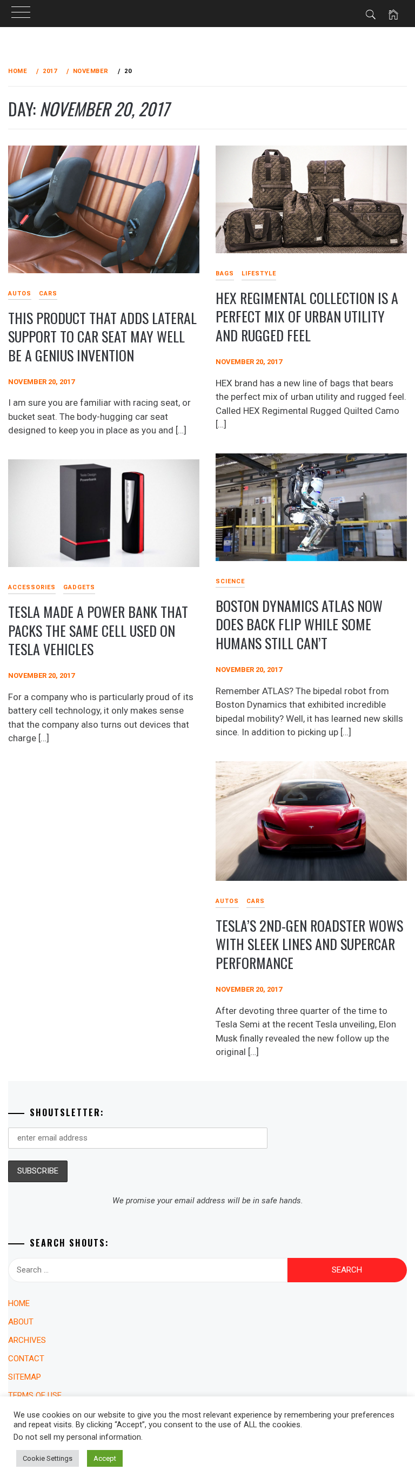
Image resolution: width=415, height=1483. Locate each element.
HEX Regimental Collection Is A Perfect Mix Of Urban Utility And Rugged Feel (307, 316)
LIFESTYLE (259, 273)
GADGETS (79, 587)
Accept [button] (104, 1458)
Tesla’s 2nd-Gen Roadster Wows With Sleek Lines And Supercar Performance (309, 944)
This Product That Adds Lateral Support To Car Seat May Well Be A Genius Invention (102, 336)
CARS (48, 293)
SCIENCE (230, 581)
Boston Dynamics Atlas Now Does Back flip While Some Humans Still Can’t (299, 624)
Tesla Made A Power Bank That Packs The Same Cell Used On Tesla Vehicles (98, 630)
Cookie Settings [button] (47, 1458)
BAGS (225, 273)
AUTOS (227, 901)
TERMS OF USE (35, 1395)
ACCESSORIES (32, 587)
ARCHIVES (27, 1340)
